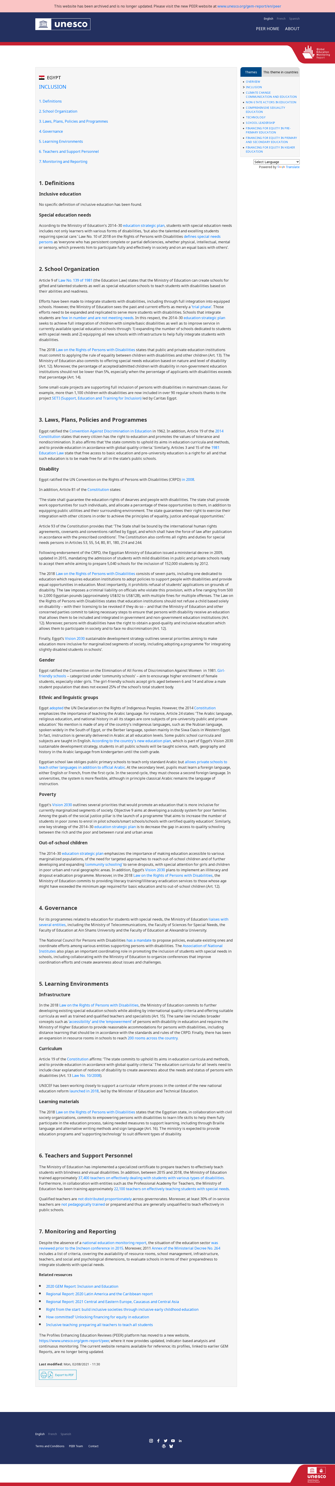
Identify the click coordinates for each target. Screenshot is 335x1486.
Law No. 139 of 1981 (75, 280)
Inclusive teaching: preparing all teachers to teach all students (99, 1324)
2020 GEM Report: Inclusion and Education (82, 1286)
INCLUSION (254, 87)
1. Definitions (50, 101)
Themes (251, 72)
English (268, 19)
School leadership (260, 123)
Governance (53, 131)
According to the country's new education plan (131, 740)
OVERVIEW (253, 82)
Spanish (294, 19)
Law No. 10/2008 (86, 1075)
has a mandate (139, 940)
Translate (293, 167)
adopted (56, 707)
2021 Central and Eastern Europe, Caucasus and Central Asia (112, 1301)
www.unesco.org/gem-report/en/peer (249, 6)
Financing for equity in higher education (270, 150)
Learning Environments (63, 141)
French (281, 19)
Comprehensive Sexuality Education (265, 110)
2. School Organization (58, 111)
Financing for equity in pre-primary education (268, 130)
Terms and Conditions (49, 1446)
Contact (93, 1446)
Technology (255, 117)
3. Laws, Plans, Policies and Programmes (73, 121)
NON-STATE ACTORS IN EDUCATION (271, 102)
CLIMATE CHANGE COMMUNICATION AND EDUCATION (271, 95)
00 (153, 1038)
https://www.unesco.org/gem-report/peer (74, 1340)
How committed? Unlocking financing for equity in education (97, 1316)
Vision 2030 (75, 638)
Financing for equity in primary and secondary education (271, 140)
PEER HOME (267, 28)
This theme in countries (280, 72)
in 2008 (188, 479)
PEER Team (76, 1446)
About (292, 28)
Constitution (205, 707)
